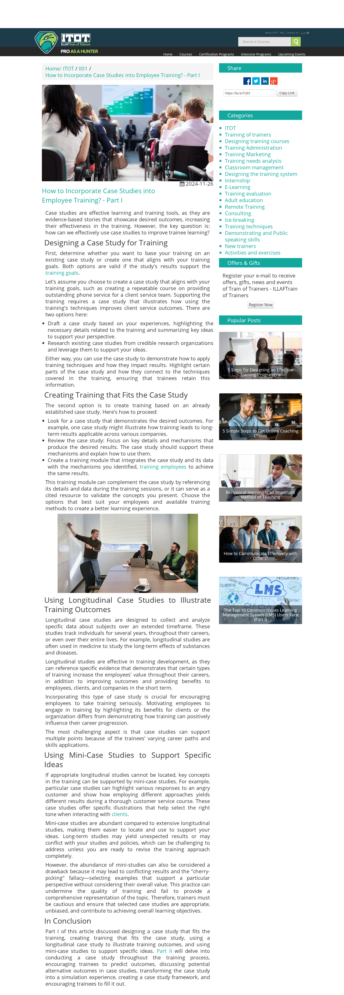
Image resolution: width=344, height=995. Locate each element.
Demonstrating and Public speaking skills (256, 208)
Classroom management (254, 139)
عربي (303, 4)
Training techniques (249, 198)
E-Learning (237, 158)
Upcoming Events (291, 26)
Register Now (260, 276)
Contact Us (292, 4)
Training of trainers (248, 106)
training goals (61, 244)
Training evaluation (248, 165)
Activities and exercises (253, 224)
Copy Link (286, 65)
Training (54, 974)
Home (167, 26)
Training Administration (253, 119)
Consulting (238, 185)
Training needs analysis (253, 132)
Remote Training (245, 178)
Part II (164, 922)
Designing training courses (257, 112)
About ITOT (271, 4)
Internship (237, 152)
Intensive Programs (256, 26)
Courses (185, 26)
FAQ (282, 4)
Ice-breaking (239, 191)
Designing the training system (261, 145)
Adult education (244, 171)
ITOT (230, 99)
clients (120, 785)
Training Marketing (248, 125)
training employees (163, 438)
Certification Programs (216, 26)
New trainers (240, 217)
